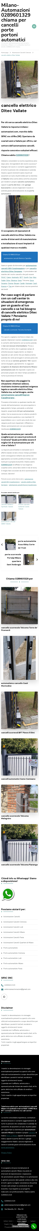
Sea (30, 277)
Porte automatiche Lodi (12, 958)
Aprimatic (15, 277)
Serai (20, 280)
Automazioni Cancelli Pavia (13, 937)
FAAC (3, 277)
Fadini (3, 280)
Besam (16, 283)
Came (8, 277)
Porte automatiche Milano (13, 963)
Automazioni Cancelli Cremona (14, 922)
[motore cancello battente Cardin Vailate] (25, 499)
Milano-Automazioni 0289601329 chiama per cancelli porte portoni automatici (15, 22)
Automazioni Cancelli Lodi (13, 927)
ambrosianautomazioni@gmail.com (17, 989)
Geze (32, 280)
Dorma (10, 283)
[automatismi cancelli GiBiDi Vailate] (8, 516)
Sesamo (4, 283)
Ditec (8, 280)
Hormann (28, 283)
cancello (32, 1132)
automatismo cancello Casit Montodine (14, 684)
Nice (34, 277)
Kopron (4, 286)
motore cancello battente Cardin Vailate (24, 506)
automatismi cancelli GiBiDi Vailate (8, 523)
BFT (21, 277)
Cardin (22, 283)
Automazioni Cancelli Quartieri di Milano (18, 942)
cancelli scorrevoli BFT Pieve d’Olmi (18, 732)
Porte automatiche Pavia (12, 968)
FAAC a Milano (11, 1136)
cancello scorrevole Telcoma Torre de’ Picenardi (19, 629)
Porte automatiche (10, 948)
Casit (35, 283)
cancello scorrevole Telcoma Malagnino (15, 817)
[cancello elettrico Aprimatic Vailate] (8, 499)
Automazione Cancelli (11, 916)
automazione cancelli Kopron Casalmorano (23, 485)
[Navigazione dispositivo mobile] (34, 26)
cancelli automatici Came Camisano (18, 779)
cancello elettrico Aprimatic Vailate (7, 505)
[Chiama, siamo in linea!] (34, 1226)
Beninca (14, 280)
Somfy (26, 277)
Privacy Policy (6, 1153)
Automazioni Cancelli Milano (14, 932)
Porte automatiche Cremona (14, 953)
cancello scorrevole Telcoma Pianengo (19, 864)
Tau (9, 286)
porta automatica (7, 1147)
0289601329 (22, 155)
